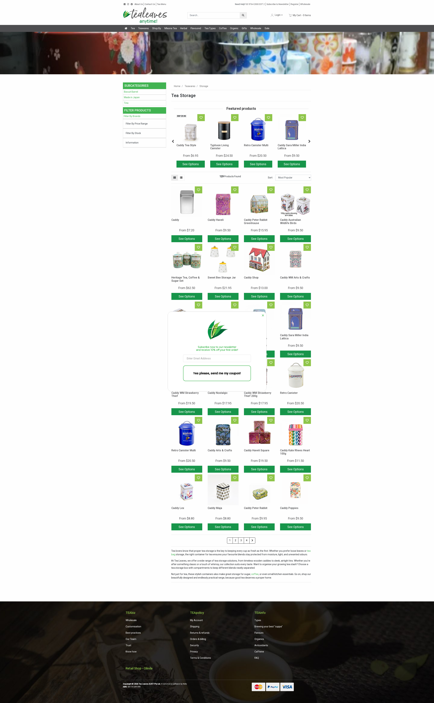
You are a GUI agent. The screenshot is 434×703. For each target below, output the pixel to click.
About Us (138, 4)
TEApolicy (197, 612)
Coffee (223, 28)
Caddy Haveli (216, 220)
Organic (234, 28)
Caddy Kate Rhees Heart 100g (295, 452)
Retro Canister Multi (256, 145)
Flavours (258, 632)
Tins (126, 103)
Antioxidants (261, 645)
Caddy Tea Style (186, 145)
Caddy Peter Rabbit (255, 508)
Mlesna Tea (170, 28)
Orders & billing (198, 639)
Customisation (133, 626)
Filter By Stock (133, 133)
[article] (191, 141)
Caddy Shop (251, 277)
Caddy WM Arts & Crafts (295, 277)
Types (257, 620)
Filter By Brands (132, 116)
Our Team (131, 639)
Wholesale (305, 4)
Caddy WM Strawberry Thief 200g (257, 394)
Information (132, 142)
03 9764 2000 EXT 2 (250, 4)
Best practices (133, 632)
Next (309, 141)
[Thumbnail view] (174, 178)
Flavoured (196, 28)
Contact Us (150, 4)
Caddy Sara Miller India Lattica (292, 147)
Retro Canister (289, 392)
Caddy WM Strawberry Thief (185, 394)
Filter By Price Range (137, 123)
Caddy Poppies (289, 508)
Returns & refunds (200, 632)
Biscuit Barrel (131, 91)
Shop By (156, 28)
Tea (133, 28)
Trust (128, 645)
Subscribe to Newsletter (278, 4)
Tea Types (210, 28)
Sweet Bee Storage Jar (222, 277)
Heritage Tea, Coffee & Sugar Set (185, 279)
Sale (267, 28)
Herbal (183, 28)
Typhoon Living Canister (219, 147)
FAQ (256, 658)
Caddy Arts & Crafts (220, 450)
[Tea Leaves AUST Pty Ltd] (146, 15)
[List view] (181, 178)
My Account (196, 620)
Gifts (244, 28)
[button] (276, 15)
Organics (259, 639)
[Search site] (243, 15)
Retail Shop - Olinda (139, 668)
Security (194, 645)
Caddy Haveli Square (256, 450)
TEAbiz (130, 612)
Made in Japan (132, 97)
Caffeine (259, 651)
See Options (190, 164)
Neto (185, 684)
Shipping (194, 626)
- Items (302, 15)
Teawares (143, 28)
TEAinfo (260, 612)
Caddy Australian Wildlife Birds (290, 221)
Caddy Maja (215, 508)
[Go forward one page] (252, 540)
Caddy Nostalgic (218, 392)
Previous (173, 141)
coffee (255, 574)
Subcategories (136, 85)
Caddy (175, 220)
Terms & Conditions (200, 658)
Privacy (194, 651)
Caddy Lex (177, 508)
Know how (131, 651)
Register (295, 4)
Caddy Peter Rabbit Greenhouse (255, 221)
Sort (270, 177)
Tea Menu (161, 4)
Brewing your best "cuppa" (268, 626)
